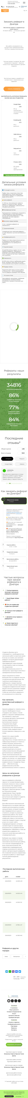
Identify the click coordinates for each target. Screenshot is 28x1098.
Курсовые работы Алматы (14, 1059)
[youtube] (8, 1000)
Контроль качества (14, 1015)
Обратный (24, 7)
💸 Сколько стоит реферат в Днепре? (14, 611)
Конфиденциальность (14, 1024)
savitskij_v (10, 470)
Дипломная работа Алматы (14, 1073)
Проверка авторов (14, 1017)
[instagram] (19, 1000)
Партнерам (14, 1026)
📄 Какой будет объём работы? (12, 599)
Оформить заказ (5, 10)
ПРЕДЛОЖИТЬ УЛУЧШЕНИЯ (14, 1044)
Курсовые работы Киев (14, 1061)
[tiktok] (12, 1000)
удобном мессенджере (13, 512)
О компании (14, 1008)
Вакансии (14, 1028)
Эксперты (14, 1030)
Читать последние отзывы (14, 175)
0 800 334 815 (11, 6)
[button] (6, 483)
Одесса (13, 1054)
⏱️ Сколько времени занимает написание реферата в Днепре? (11, 592)
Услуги (14, 1013)
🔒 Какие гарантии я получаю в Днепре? (11, 624)
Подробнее (18, 1096)
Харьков (17, 1054)
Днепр (14, 1055)
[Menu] (24, 2)
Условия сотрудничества (14, 1011)
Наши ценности (14, 1009)
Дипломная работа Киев (14, 1075)
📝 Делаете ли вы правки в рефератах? (13, 617)
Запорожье (16, 956)
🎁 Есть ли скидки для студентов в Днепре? (12, 605)
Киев (6, 956)
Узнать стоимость (14, 89)
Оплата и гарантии (14, 1022)
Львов (22, 1054)
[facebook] (15, 1000)
